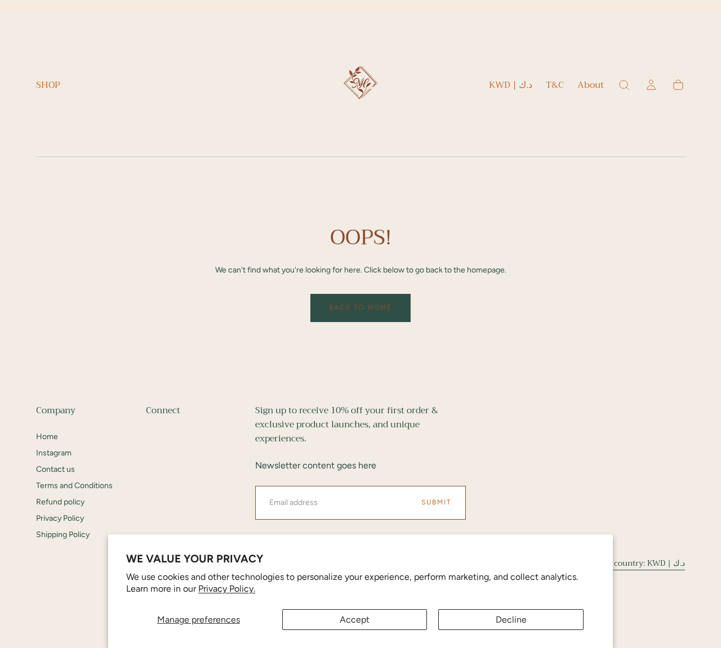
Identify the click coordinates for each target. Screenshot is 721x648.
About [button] (590, 86)
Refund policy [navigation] (60, 502)
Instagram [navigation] (54, 453)
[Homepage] (360, 85)
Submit (436, 502)
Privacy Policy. (226, 588)
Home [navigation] (47, 436)
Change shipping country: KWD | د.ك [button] (617, 562)
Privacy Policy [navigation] (60, 518)
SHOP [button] (48, 86)
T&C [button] (555, 86)
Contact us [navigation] (55, 469)
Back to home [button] (360, 307)
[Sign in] (651, 85)
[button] (510, 87)
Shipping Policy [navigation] (63, 534)
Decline (511, 619)
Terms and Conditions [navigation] (74, 485)
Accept (355, 619)
